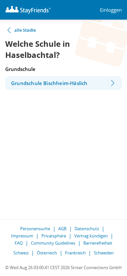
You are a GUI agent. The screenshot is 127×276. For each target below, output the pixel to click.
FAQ (19, 243)
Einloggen (111, 10)
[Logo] (28, 10)
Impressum (22, 236)
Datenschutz (87, 229)
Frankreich (75, 253)
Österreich (47, 253)
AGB (62, 229)
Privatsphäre (53, 236)
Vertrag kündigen (91, 236)
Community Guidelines (53, 243)
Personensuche (35, 229)
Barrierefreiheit (97, 243)
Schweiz (21, 253)
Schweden (104, 253)
